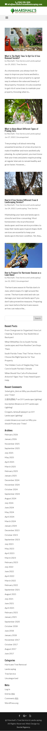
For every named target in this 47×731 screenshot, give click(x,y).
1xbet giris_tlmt (12, 391)
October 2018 (11, 626)
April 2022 (9, 576)
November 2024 (12, 484)
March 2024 (10, 521)
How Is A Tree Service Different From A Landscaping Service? (21, 201)
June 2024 (9, 507)
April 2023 (9, 553)
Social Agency (23, 727)
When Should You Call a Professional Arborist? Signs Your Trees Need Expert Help (22, 376)
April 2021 (9, 608)
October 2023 (11, 535)
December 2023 (12, 530)
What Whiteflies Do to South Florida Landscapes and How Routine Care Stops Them (23, 345)
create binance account (15, 420)
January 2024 (11, 525)
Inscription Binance (13, 404)
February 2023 (11, 562)
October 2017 (11, 644)
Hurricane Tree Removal (16, 664)
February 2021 (11, 612)
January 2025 (11, 475)
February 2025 (11, 471)
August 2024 (10, 498)
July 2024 (9, 503)
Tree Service (21, 64)
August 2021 (10, 594)
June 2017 (9, 653)
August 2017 (10, 649)
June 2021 (9, 603)
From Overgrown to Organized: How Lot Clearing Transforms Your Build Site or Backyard (23, 333)
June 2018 (9, 630)
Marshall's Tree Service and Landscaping (23, 61)
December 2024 (12, 480)
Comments (11, 698)
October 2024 (11, 489)
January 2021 (11, 617)
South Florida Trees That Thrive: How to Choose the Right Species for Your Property (23, 357)
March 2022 (10, 580)
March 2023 (10, 557)
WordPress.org (11, 703)
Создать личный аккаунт (16, 412)
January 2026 (11, 439)
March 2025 (10, 466)
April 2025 (9, 462)
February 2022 (11, 585)
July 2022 (9, 567)
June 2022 (9, 571)
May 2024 (9, 512)
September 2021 (12, 589)
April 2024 (9, 516)
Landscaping (21, 208)
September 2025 (12, 448)
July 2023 (9, 544)
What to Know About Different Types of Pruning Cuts (21, 129)
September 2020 (12, 621)
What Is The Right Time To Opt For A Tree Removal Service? (22, 57)
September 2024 (12, 494)
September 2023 (12, 539)
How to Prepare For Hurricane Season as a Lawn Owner (23, 273)
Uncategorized (22, 137)
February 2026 (11, 434)
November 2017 (12, 639)
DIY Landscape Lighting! (31, 399)
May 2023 (9, 548)
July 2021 (9, 599)
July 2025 (9, 453)
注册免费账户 (11, 399)
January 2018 (11, 635)
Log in (7, 689)
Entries (10, 694)
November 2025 (12, 443)
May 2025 (9, 457)
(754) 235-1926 (23, 2)
